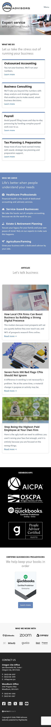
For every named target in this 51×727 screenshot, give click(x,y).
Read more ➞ (25, 336)
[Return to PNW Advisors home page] (16, 7)
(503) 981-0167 (9, 696)
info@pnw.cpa (9, 679)
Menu (46, 7)
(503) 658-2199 (9, 676)
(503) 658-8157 (9, 674)
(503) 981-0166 (9, 693)
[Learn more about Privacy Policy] (9, 711)
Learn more (17, 74)
